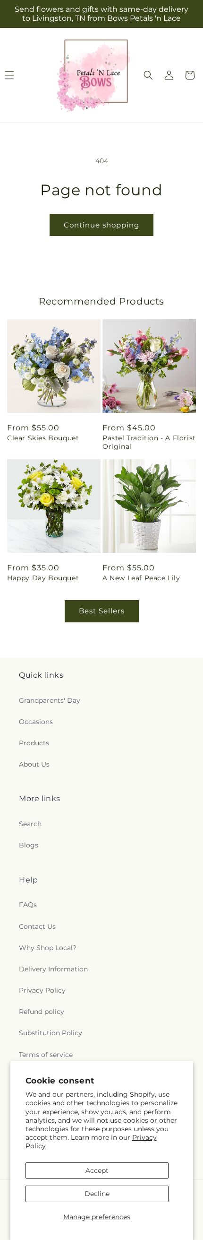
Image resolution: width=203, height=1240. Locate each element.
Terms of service (46, 1054)
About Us (34, 764)
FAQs (28, 904)
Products (34, 743)
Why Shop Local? (47, 947)
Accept (97, 1170)
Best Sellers (102, 610)
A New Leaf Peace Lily (141, 578)
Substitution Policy (50, 1033)
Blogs (28, 845)
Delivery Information (53, 969)
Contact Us (37, 926)
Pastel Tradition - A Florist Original (149, 442)
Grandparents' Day (49, 700)
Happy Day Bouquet (43, 578)
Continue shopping (101, 224)
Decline (97, 1193)
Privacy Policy (42, 990)
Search (30, 824)
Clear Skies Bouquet (43, 438)
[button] (148, 75)
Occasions (36, 721)
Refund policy (41, 1011)
